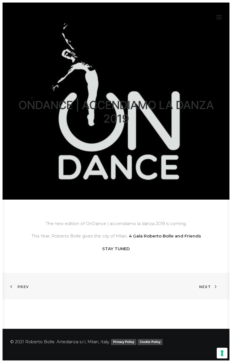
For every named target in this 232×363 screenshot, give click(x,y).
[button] (219, 17)
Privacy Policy (123, 342)
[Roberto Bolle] (39, 17)
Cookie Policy (150, 342)
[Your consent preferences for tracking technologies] (222, 353)
